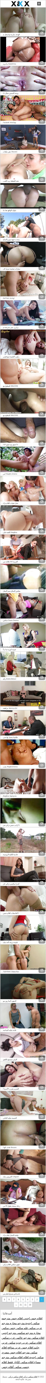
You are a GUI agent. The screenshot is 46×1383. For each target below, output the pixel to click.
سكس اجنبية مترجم (28, 1323)
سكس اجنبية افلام (33, 1357)
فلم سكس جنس (18, 1328)
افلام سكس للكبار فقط (20, 1362)
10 (30, 1304)
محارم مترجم (9, 1323)
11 (25, 1304)
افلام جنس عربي (23, 1347)
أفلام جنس (8, 1367)
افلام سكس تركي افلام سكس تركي (22, 1376)
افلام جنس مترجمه (12, 1318)
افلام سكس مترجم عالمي (29, 1337)
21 (21, 1304)
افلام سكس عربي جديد (29, 1342)
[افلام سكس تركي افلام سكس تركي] (20, 4)
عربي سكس (35, 1328)
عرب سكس (8, 1337)
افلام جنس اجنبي (32, 1318)
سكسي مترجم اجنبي (13, 1333)
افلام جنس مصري (12, 1352)
